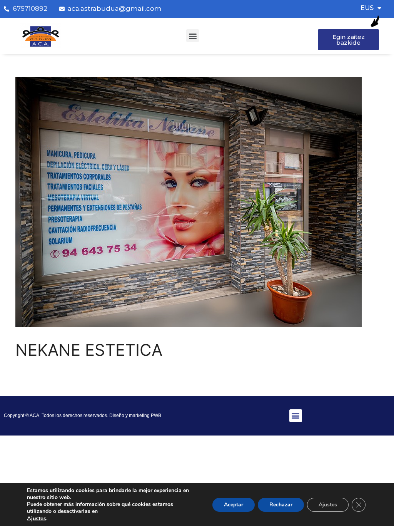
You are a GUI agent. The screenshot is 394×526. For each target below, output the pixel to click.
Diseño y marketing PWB (135, 415)
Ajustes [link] (36, 518)
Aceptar (233, 504)
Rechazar (280, 504)
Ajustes (328, 504)
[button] (192, 35)
